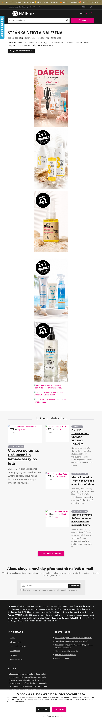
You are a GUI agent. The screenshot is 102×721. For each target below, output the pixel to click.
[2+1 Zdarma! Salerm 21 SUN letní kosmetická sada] (51, 289)
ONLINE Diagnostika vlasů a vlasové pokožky (73, 637)
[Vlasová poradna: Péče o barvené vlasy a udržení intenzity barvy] (57, 518)
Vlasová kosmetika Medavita (66, 651)
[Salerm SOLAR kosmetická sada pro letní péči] (51, 158)
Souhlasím (59, 709)
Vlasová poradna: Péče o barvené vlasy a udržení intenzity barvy (82, 519)
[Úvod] (23, 14)
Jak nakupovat (15, 642)
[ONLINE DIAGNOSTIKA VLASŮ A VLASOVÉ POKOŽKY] (57, 433)
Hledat (67, 20)
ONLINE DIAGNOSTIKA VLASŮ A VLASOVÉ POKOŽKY (80, 437)
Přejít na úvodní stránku (21, 51)
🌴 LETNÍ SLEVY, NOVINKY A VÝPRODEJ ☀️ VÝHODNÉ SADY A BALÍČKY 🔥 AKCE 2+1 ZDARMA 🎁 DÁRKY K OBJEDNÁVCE (51, 2)
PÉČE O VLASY (77, 426)
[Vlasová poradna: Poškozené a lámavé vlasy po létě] (25, 434)
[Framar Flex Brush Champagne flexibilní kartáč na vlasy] (51, 400)
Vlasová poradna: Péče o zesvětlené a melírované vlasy (82, 481)
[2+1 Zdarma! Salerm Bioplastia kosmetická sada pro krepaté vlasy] (51, 386)
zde (61, 716)
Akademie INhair (16, 659)
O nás (12, 638)
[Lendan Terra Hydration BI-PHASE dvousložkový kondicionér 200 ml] (51, 351)
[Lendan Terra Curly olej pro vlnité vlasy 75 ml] (51, 221)
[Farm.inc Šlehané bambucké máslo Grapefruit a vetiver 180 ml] (51, 393)
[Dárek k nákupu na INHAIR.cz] (51, 96)
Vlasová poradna (62, 658)
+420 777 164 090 (35, 7)
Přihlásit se (74, 586)
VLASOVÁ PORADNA (16, 446)
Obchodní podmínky (18, 646)
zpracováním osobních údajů (43, 590)
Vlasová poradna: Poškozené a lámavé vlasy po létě (23, 457)
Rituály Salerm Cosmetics (65, 654)
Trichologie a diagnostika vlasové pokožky (72, 641)
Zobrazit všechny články (51, 554)
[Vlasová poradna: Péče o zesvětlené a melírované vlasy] (57, 480)
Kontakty (13, 655)
